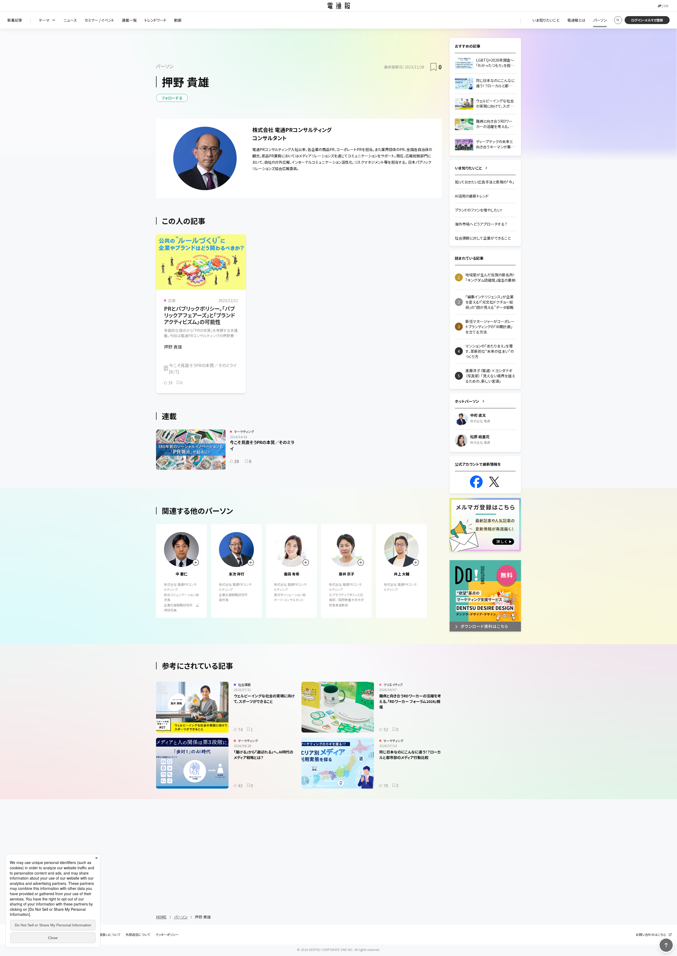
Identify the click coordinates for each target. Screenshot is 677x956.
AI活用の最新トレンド (472, 196)
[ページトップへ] (666, 945)
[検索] (618, 20)
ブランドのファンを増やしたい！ (478, 210)
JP (659, 5)
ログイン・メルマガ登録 (647, 20)
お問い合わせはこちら (651, 934)
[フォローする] (196, 562)
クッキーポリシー (167, 934)
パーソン (180, 917)
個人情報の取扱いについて (101, 934)
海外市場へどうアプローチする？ (481, 224)
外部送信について (138, 934)
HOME (161, 917)
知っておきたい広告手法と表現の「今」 (484, 182)
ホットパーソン (467, 401)
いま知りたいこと (468, 168)
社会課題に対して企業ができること (483, 238)
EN (666, 5)
